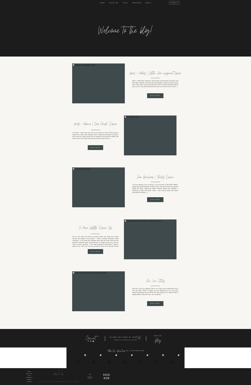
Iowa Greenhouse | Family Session (155, 176)
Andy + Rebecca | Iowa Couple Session (95, 123)
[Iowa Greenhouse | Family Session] (98, 187)
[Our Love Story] (98, 291)
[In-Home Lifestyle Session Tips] (150, 239)
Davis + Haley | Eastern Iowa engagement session (155, 72)
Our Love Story (155, 280)
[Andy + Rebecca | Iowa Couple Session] (150, 135)
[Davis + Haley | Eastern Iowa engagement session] (98, 83)
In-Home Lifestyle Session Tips (95, 227)
